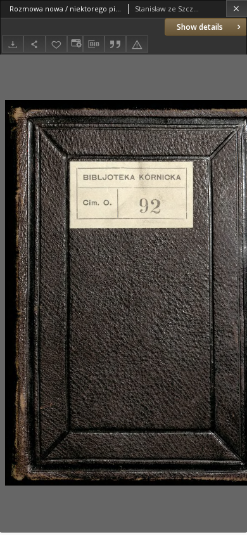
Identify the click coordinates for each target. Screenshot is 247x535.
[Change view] (74, 44)
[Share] (34, 44)
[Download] (12, 44)
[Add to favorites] (56, 44)
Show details (200, 27)
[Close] (236, 8)
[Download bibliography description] (93, 44)
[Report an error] (137, 44)
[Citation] (115, 44)
